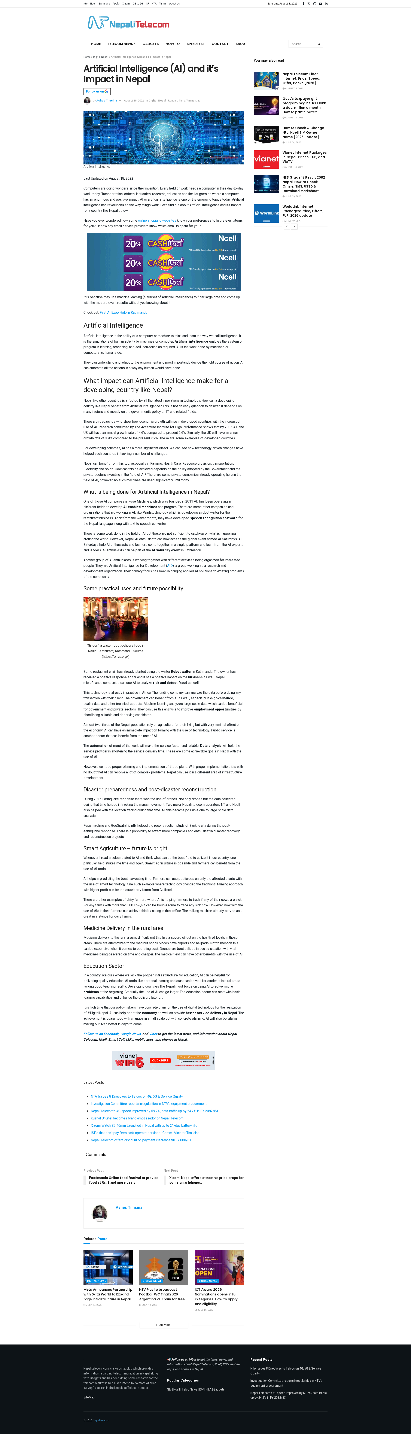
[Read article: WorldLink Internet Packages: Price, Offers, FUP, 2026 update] (266, 213)
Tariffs (163, 4)
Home (96, 44)
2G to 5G (138, 4)
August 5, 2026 (293, 88)
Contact (220, 44)
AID (170, 565)
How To (173, 44)
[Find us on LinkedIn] (326, 3)
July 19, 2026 (149, 1305)
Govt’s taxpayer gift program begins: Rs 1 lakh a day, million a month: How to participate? (304, 105)
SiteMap (89, 1397)
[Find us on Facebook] (303, 3)
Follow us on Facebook (101, 1034)
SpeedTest (196, 44)
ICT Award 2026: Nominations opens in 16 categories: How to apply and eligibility (216, 1296)
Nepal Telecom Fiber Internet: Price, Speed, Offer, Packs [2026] (301, 78)
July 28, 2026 (93, 1305)
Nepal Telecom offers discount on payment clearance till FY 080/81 (141, 1140)
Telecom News (120, 44)
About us (174, 4)
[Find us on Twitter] (308, 3)
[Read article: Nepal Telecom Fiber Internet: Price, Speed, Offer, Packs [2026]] (266, 81)
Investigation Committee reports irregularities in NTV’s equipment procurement (149, 1103)
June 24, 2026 (292, 142)
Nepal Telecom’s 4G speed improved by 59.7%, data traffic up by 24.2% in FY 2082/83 (154, 1111)
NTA (154, 4)
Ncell (93, 4)
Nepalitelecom (101, 1420)
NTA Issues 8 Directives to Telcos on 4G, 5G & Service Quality (137, 1096)
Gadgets (151, 44)
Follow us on (95, 92)
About (241, 44)
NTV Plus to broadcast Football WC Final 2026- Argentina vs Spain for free (162, 1294)
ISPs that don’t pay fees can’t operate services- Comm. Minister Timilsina (145, 1133)
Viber (153, 1034)
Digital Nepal (100, 57)
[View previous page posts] (287, 227)
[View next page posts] (294, 227)
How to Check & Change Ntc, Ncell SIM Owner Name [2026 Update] (303, 132)
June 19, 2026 (292, 196)
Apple (116, 4)
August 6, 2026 (293, 117)
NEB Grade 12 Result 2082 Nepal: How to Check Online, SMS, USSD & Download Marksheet (304, 184)
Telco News (189, 1389)
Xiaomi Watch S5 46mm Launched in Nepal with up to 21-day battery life (144, 1125)
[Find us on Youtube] (320, 3)
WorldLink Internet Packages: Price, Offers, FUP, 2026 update (303, 211)
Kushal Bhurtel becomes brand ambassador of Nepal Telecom (137, 1118)
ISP (147, 4)
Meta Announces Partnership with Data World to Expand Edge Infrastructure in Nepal (108, 1294)
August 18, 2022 (134, 100)
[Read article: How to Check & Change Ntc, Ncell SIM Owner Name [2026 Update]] (266, 135)
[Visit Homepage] (127, 22)
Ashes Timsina (106, 100)
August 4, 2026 (293, 167)
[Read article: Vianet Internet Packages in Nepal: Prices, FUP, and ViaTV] (266, 159)
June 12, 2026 (292, 221)
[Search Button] (319, 44)
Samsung (104, 4)
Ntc (85, 4)
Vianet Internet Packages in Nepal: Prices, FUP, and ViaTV (305, 157)
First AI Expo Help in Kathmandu (123, 312)
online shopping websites (157, 220)
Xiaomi (126, 4)
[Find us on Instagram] (314, 3)
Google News (130, 1034)
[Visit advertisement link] (164, 242)
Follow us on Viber (184, 1359)
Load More (163, 1325)
